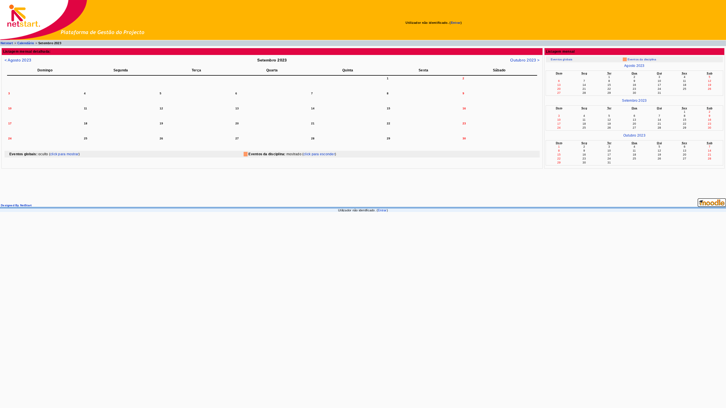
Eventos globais (562, 59)
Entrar (456, 22)
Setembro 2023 (634, 101)
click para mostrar (64, 154)
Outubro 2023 (634, 135)
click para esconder (319, 154)
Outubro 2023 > (524, 60)
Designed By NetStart (15, 205)
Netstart (7, 43)
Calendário (25, 43)
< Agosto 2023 (18, 60)
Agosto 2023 (634, 66)
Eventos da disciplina (642, 59)
